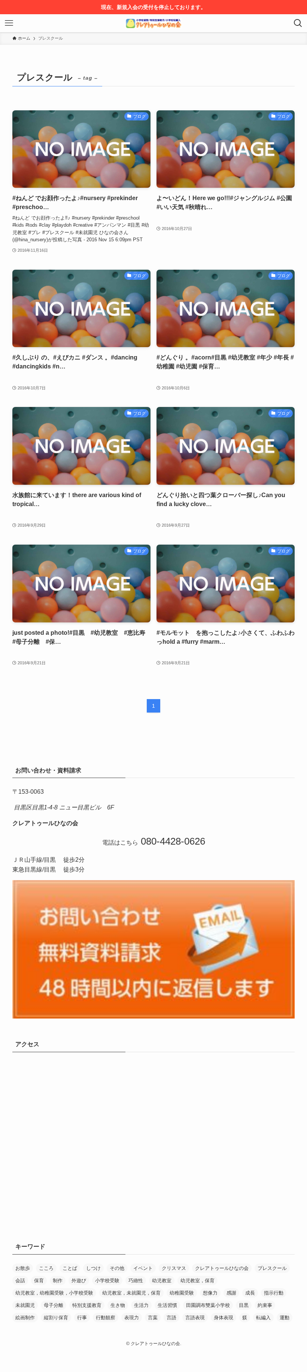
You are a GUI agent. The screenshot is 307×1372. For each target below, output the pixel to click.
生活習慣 (167, 1305)
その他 (117, 1268)
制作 (58, 1280)
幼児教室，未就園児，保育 (131, 1293)
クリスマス (174, 1268)
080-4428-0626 (171, 841)
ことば (70, 1268)
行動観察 (105, 1317)
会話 (20, 1280)
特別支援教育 (86, 1305)
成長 (250, 1293)
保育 (39, 1280)
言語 (171, 1317)
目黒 (244, 1305)
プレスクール (272, 1268)
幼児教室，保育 (197, 1280)
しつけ (93, 1268)
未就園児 (25, 1305)
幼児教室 (161, 1280)
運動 (284, 1317)
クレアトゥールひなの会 (222, 1268)
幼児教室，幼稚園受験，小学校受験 (54, 1293)
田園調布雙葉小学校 (208, 1305)
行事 (82, 1317)
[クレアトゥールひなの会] (153, 23)
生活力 (141, 1305)
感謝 (231, 1293)
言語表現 (195, 1317)
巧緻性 (135, 1280)
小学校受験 (107, 1280)
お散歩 (22, 1268)
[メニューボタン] (9, 23)
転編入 (263, 1317)
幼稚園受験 (182, 1293)
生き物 (117, 1305)
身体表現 (223, 1317)
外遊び (79, 1280)
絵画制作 (25, 1317)
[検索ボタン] (298, 23)
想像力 (210, 1293)
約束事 (265, 1305)
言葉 (153, 1317)
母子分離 (53, 1305)
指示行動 (273, 1293)
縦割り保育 (56, 1317)
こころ (46, 1268)
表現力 (131, 1317)
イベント (143, 1268)
